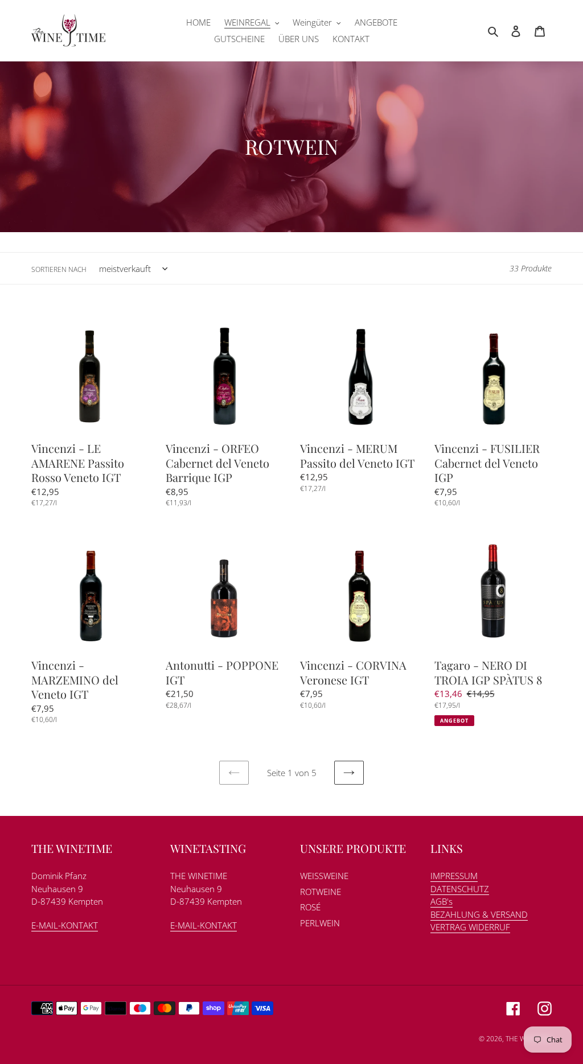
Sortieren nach (59, 269)
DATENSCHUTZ (459, 888)
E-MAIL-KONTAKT (64, 925)
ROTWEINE (320, 891)
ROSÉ (310, 907)
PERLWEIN (320, 923)
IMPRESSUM (454, 875)
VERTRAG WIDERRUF (470, 927)
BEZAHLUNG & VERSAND (479, 914)
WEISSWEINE (324, 875)
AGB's (441, 901)
